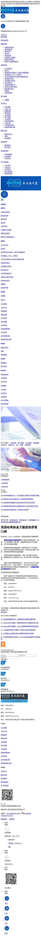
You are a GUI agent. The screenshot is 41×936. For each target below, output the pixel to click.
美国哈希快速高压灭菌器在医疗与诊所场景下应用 (19, 506)
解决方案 (4, 130)
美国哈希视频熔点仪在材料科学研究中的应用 (18, 502)
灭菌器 (7, 100)
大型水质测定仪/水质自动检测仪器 (16, 76)
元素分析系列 (9, 47)
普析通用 (8, 138)
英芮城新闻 (8, 154)
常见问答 (8, 158)
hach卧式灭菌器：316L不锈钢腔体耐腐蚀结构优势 (20, 626)
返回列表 (4, 612)
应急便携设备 (9, 121)
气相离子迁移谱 (10, 57)
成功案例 (4, 142)
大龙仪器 (8, 123)
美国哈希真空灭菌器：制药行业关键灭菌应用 (18, 630)
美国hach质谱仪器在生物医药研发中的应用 (17, 633)
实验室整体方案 (10, 127)
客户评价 (8, 147)
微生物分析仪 (9, 89)
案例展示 (8, 145)
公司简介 (8, 165)
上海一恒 (8, 109)
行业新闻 (8, 156)
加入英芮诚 (8, 171)
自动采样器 (8, 93)
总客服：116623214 (16, 843)
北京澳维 (8, 107)
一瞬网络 (11, 819)
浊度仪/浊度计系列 (11, 87)
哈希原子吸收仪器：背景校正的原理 (15, 509)
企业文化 (8, 167)
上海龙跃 (8, 119)
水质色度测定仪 (10, 85)
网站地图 (4, 37)
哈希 (21, 445)
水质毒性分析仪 (10, 80)
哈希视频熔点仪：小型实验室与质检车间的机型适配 (20, 495)
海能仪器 (4, 44)
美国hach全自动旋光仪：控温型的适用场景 (17, 499)
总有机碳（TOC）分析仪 (13, 74)
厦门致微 (4, 96)
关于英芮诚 (4, 162)
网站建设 (4, 819)
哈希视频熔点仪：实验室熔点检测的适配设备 (18, 619)
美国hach (11, 445)
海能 (6, 136)
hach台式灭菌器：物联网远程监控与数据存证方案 (19, 623)
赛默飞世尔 (8, 134)
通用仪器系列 (9, 59)
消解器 (7, 91)
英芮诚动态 (4, 151)
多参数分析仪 (9, 78)
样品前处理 (8, 49)
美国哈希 (4, 65)
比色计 (7, 70)
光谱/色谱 (8, 55)
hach (17, 445)
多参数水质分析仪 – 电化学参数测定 (17, 72)
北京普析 (8, 115)
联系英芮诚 (8, 173)
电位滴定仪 (8, 82)
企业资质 (8, 169)
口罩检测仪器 (9, 125)
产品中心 (4, 35)
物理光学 (8, 51)
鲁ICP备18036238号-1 (14, 813)
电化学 (7, 53)
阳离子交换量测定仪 (11, 61)
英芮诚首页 (4, 40)
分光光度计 (8, 68)
